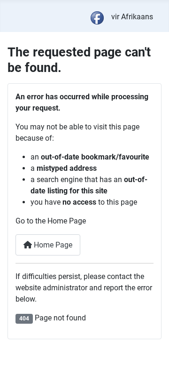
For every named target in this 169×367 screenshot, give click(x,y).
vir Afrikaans (132, 16)
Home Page (52, 244)
